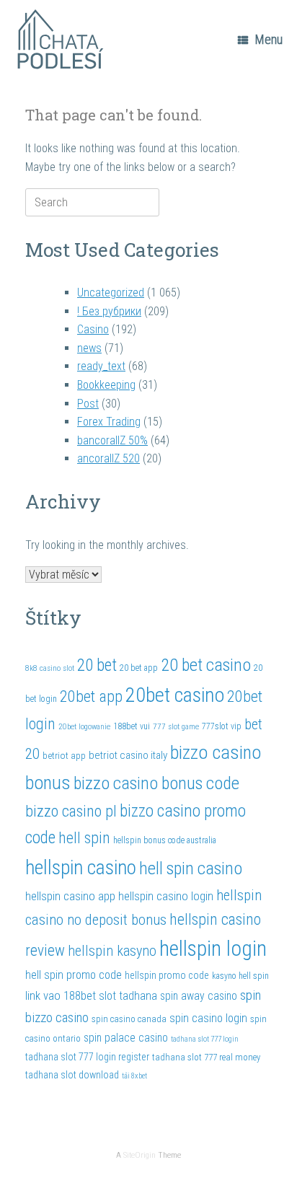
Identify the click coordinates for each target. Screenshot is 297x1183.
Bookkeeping (106, 385)
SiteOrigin (139, 1155)
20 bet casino (206, 664)
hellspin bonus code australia (164, 840)
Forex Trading (109, 421)
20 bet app (139, 668)
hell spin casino (190, 868)
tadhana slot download (72, 1075)
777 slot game (176, 726)
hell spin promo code (73, 975)
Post (88, 403)
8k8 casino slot (49, 668)
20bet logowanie (84, 726)
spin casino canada (129, 1018)
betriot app (64, 755)
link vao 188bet (60, 996)
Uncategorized (110, 292)
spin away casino (198, 996)
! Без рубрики (109, 311)
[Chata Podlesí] (61, 40)
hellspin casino (80, 867)
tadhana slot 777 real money (206, 1057)
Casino (93, 329)
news (89, 348)
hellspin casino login (165, 896)
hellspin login (213, 948)
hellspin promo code (167, 975)
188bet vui (131, 726)
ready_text (101, 366)
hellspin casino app (70, 896)
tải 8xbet (134, 1076)
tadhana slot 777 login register (87, 1057)
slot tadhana (128, 996)
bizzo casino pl (71, 810)
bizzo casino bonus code (156, 783)
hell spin (84, 838)
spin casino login (208, 1018)
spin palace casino (126, 1038)
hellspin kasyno (112, 950)
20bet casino (174, 695)
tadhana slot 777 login (205, 1039)
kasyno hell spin (240, 976)
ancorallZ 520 (108, 458)
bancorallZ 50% (112, 440)
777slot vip (221, 726)
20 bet (97, 665)
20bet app (91, 696)
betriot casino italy (128, 755)
